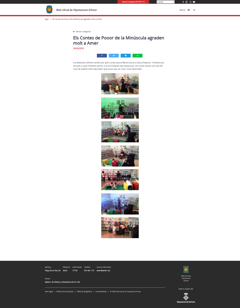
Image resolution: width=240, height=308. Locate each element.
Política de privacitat (64, 291)
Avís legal (49, 291)
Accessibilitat (101, 291)
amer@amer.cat (103, 270)
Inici (46, 19)
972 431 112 (89, 270)
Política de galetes (84, 291)
